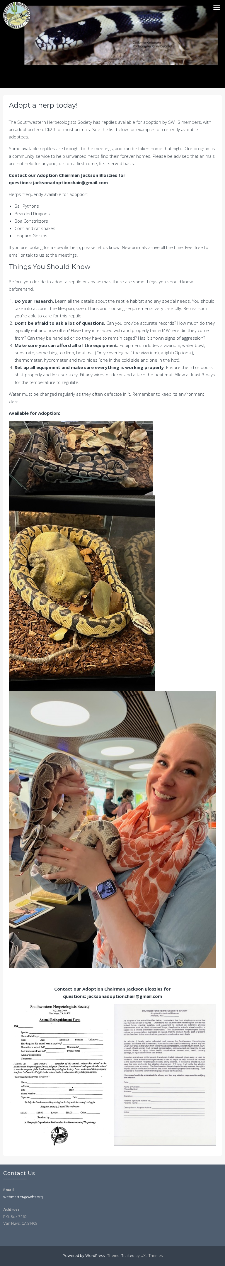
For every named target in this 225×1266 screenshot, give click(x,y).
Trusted (127, 1256)
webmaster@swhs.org (23, 1197)
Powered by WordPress (84, 1256)
